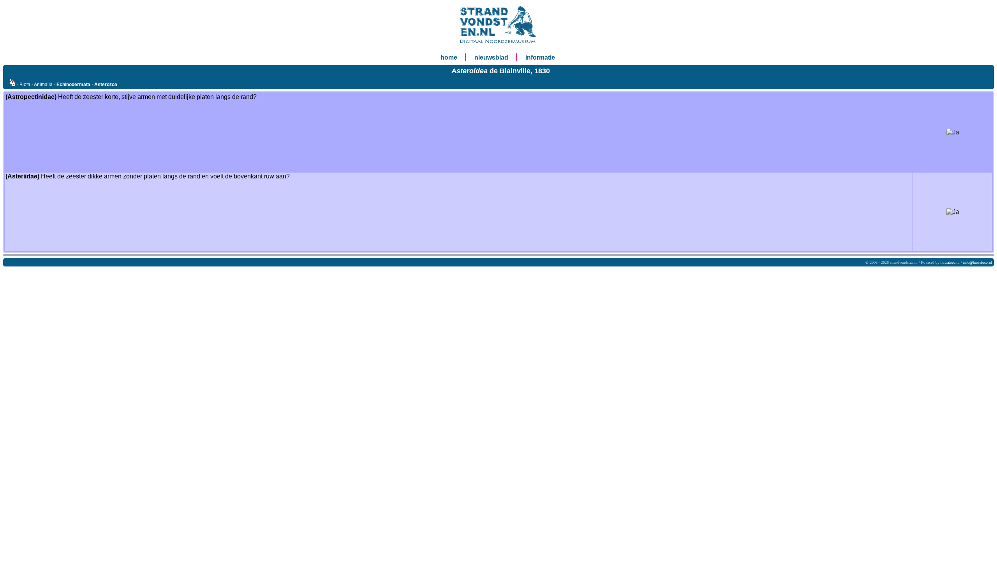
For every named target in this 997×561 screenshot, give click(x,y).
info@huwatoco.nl (977, 262)
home (448, 57)
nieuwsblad (491, 57)
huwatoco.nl (950, 262)
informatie (540, 57)
